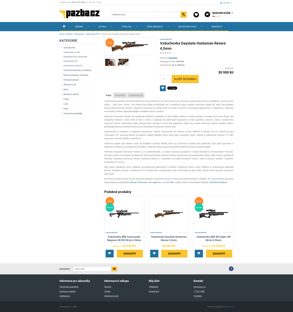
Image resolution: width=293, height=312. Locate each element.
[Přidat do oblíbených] (163, 88)
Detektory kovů (187, 26)
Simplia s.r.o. (228, 307)
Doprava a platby (68, 291)
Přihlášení (153, 287)
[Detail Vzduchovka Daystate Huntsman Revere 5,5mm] (169, 213)
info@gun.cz (200, 287)
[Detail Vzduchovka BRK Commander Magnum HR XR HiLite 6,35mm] (124, 213)
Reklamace (65, 296)
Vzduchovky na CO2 (71, 52)
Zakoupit (129, 253)
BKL (173, 182)
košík (221, 14)
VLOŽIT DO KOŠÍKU (185, 79)
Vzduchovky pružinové (72, 66)
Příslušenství (155, 26)
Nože (65, 89)
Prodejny (198, 296)
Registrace (154, 291)
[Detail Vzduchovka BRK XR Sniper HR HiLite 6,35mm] (213, 213)
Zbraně (79, 26)
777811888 (199, 291)
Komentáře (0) (136, 95)
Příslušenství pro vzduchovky (75, 57)
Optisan (133, 182)
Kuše (65, 108)
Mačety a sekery (71, 94)
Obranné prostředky (72, 113)
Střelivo (126, 26)
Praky (66, 99)
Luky (65, 104)
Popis (108, 95)
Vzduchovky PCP (70, 61)
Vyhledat (184, 14)
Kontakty (217, 26)
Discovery (142, 182)
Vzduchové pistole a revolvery (77, 70)
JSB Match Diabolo (218, 182)
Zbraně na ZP (69, 84)
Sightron (157, 182)
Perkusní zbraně (71, 80)
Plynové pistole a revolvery (75, 75)
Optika (102, 26)
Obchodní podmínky (69, 287)
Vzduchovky (69, 47)
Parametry (120, 95)
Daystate (173, 58)
